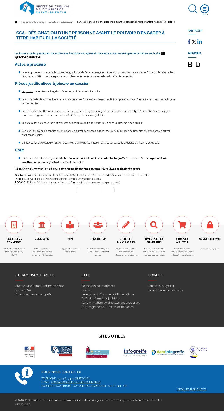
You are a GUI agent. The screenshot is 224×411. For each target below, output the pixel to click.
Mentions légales (93, 400)
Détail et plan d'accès (191, 389)
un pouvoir (27, 91)
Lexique (86, 290)
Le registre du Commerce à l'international (107, 294)
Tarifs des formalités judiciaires (101, 298)
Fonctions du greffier (161, 286)
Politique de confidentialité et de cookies (140, 400)
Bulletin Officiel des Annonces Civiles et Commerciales (56, 182)
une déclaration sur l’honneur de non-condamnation (50, 111)
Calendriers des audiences (98, 286)
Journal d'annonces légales (165, 290)
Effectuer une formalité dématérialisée (39, 286)
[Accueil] (16, 22)
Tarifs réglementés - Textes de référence (107, 307)
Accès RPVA (23, 290)
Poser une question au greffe (33, 294)
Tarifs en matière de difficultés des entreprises (110, 302)
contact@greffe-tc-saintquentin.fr (76, 382)
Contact (109, 400)
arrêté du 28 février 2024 (62, 175)
